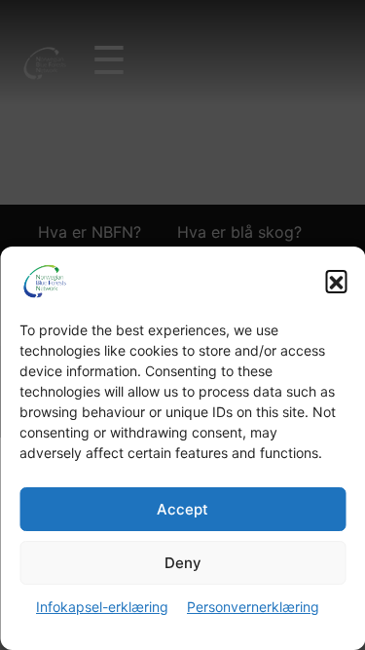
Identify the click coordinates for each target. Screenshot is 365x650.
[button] (336, 280)
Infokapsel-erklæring (102, 606)
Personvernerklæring (253, 606)
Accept (182, 509)
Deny (182, 563)
